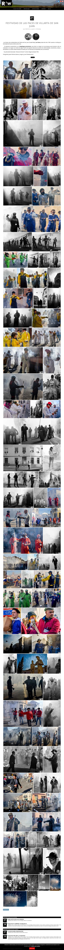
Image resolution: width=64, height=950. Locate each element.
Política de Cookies (35, 946)
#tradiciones (6, 909)
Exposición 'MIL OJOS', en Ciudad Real (16, 935)
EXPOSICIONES (35, 8)
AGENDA (44, 8)
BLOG (49, 8)
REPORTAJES (27, 8)
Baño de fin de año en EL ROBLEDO (16, 919)
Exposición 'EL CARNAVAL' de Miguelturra (17, 923)
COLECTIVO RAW (17, 8)
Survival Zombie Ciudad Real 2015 (15, 931)
